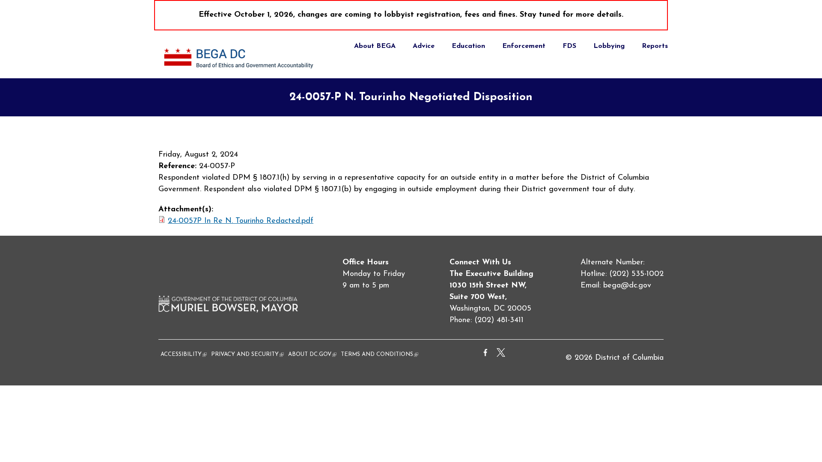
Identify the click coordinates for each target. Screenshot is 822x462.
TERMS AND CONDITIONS (379, 354)
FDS (569, 46)
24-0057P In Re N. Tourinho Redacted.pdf (240, 221)
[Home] (240, 72)
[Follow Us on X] (500, 355)
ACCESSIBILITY (184, 354)
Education (468, 46)
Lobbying (609, 46)
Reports (655, 46)
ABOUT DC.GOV (312, 354)
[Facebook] (485, 355)
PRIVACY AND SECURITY (247, 354)
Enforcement (523, 46)
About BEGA (375, 46)
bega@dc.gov (627, 286)
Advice (424, 46)
